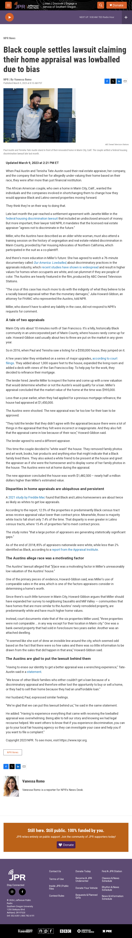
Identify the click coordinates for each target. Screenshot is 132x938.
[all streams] (127, 17)
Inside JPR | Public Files (59, 887)
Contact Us (55, 871)
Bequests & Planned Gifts (86, 896)
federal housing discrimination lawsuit (32, 218)
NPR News (9, 38)
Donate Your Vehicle (87, 888)
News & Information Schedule (112, 897)
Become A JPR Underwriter (84, 879)
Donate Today (83, 871)
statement (34, 672)
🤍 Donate (66, 845)
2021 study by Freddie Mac (26, 497)
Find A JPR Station (112, 871)
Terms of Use (56, 879)
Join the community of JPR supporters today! (88, 836)
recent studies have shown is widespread (70, 267)
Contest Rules (56, 896)
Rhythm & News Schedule (110, 888)
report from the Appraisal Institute (75, 549)
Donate (118, 5)
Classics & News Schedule (110, 879)
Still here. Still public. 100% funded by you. (66, 830)
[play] (9, 17)
